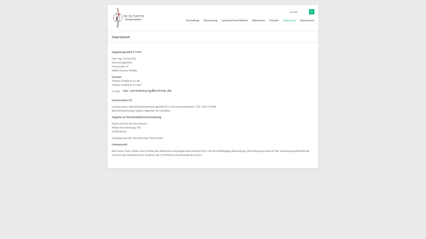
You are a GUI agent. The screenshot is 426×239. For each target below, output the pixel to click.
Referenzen (258, 20)
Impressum (289, 20)
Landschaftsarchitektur (234, 20)
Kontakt (274, 20)
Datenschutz (307, 20)
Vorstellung (192, 20)
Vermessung (210, 20)
